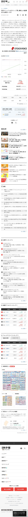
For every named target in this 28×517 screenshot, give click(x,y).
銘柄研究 (4, 460)
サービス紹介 (16, 495)
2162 (7, 56)
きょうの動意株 (14, 4)
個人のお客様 (7, 489)
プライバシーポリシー (11, 499)
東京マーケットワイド (21, 51)
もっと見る (23, 129)
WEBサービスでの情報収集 (16, 497)
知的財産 (19, 499)
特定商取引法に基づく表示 (14, 501)
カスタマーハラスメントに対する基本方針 (14, 503)
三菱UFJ (7, 348)
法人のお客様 (20, 489)
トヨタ (7, 312)
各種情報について (23, 104)
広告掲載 (7, 497)
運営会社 (10, 495)
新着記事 (7, 4)
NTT (7, 315)
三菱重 (7, 355)
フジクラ (7, 325)
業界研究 (4, 467)
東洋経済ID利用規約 (14, 505)
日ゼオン (7, 321)
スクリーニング (5, 464)
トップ (2, 4)
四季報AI (4, 474)
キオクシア (8, 318)
